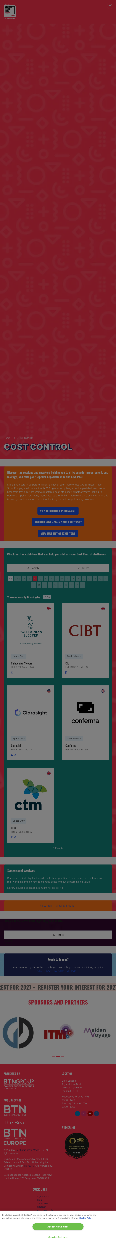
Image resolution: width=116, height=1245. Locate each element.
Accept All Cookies (58, 1226)
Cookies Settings (58, 1237)
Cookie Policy (86, 1218)
